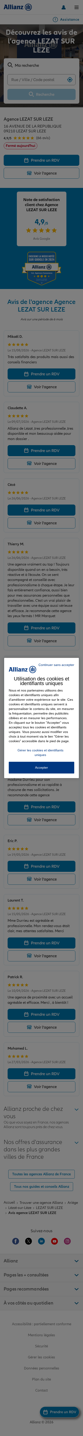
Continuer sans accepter (56, 665)
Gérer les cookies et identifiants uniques (40, 752)
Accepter (41, 767)
